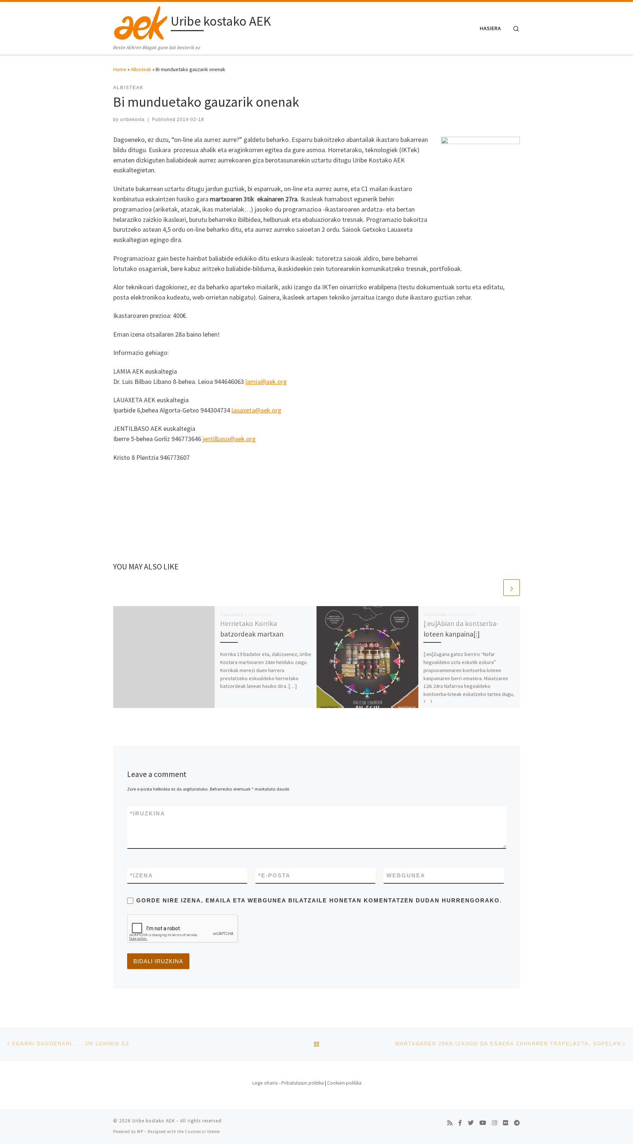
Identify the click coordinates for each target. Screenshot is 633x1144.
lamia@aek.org (266, 381)
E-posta (274, 875)
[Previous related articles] (494, 587)
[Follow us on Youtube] (483, 1123)
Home (119, 69)
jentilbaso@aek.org (229, 438)
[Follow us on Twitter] (471, 1123)
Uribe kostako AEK (153, 1121)
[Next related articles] (511, 587)
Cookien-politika (344, 1083)
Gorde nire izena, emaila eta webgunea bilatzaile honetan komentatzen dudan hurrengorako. (319, 900)
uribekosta (132, 119)
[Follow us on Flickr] (505, 1123)
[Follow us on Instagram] (494, 1123)
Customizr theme (202, 1131)
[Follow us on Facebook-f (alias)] (460, 1123)
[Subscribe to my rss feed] (449, 1123)
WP (140, 1131)
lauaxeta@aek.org (256, 410)
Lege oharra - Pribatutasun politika (288, 1083)
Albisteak (141, 69)
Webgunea (405, 875)
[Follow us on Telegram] (517, 1123)
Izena (141, 875)
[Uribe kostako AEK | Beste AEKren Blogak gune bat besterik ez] (140, 22)
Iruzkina (147, 813)
